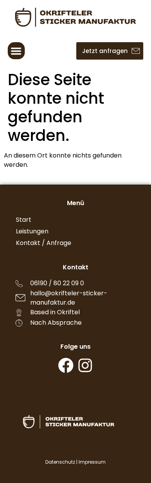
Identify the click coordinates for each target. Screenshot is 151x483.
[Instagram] (85, 365)
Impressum (92, 462)
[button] (16, 50)
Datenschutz (60, 462)
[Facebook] (66, 365)
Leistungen (32, 231)
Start (23, 219)
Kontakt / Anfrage (43, 242)
